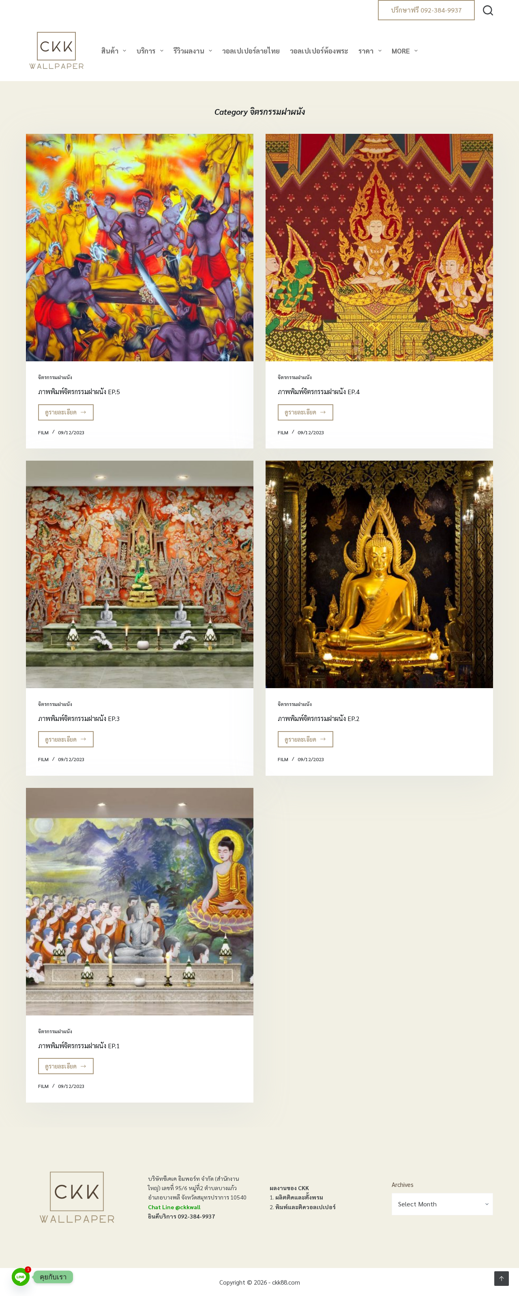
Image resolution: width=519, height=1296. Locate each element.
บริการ (145, 50)
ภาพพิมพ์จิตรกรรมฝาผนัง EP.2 (319, 718)
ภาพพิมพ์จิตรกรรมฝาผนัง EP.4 (319, 391)
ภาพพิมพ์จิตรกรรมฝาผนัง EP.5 (79, 391)
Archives (403, 1184)
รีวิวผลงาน (189, 50)
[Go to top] (501, 1278)
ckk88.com (286, 1282)
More (401, 50)
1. (296, 1197)
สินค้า (109, 50)
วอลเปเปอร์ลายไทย (251, 50)
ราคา (365, 50)
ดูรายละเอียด (66, 414)
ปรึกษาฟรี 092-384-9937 (426, 10)
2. (303, 1206)
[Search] (488, 10)
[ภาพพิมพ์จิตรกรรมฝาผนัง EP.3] (139, 574)
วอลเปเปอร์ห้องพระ (319, 50)
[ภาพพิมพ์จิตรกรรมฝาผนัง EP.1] (139, 901)
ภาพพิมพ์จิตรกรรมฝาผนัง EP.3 (79, 718)
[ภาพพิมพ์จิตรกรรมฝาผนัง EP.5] (139, 247)
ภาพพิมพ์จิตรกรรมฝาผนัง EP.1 (79, 1045)
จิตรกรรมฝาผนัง (55, 377)
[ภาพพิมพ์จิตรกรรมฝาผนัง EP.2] (379, 574)
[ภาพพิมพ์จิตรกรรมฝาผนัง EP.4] (379, 247)
